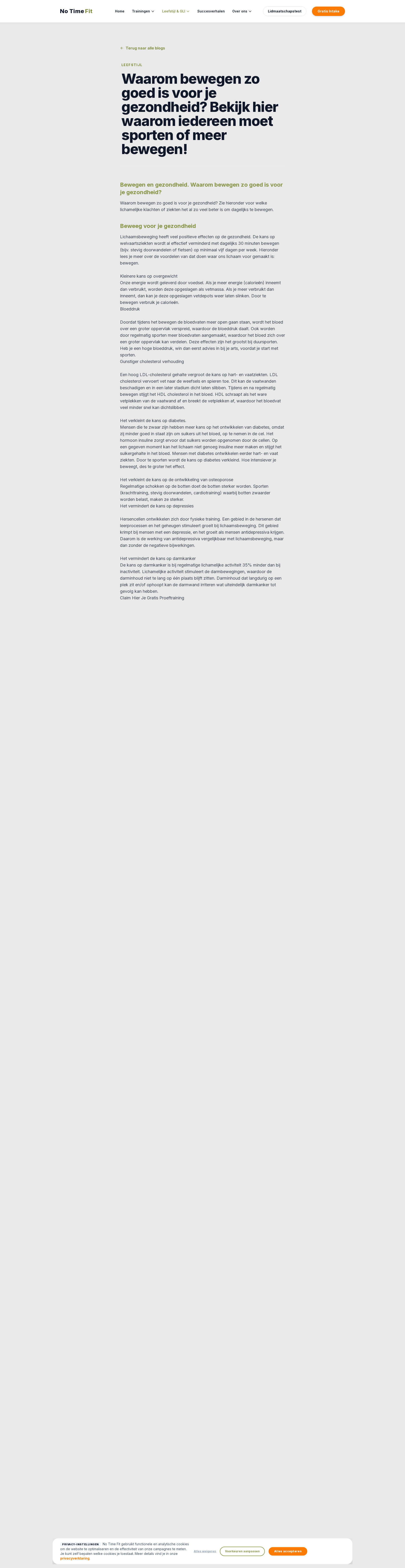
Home (119, 11)
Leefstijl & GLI (173, 11)
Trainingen (141, 11)
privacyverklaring (75, 1558)
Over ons (239, 11)
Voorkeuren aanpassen (242, 1551)
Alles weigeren (205, 1551)
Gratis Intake (328, 11)
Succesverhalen (211, 11)
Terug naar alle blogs (145, 48)
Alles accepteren (288, 1551)
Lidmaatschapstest (284, 11)
